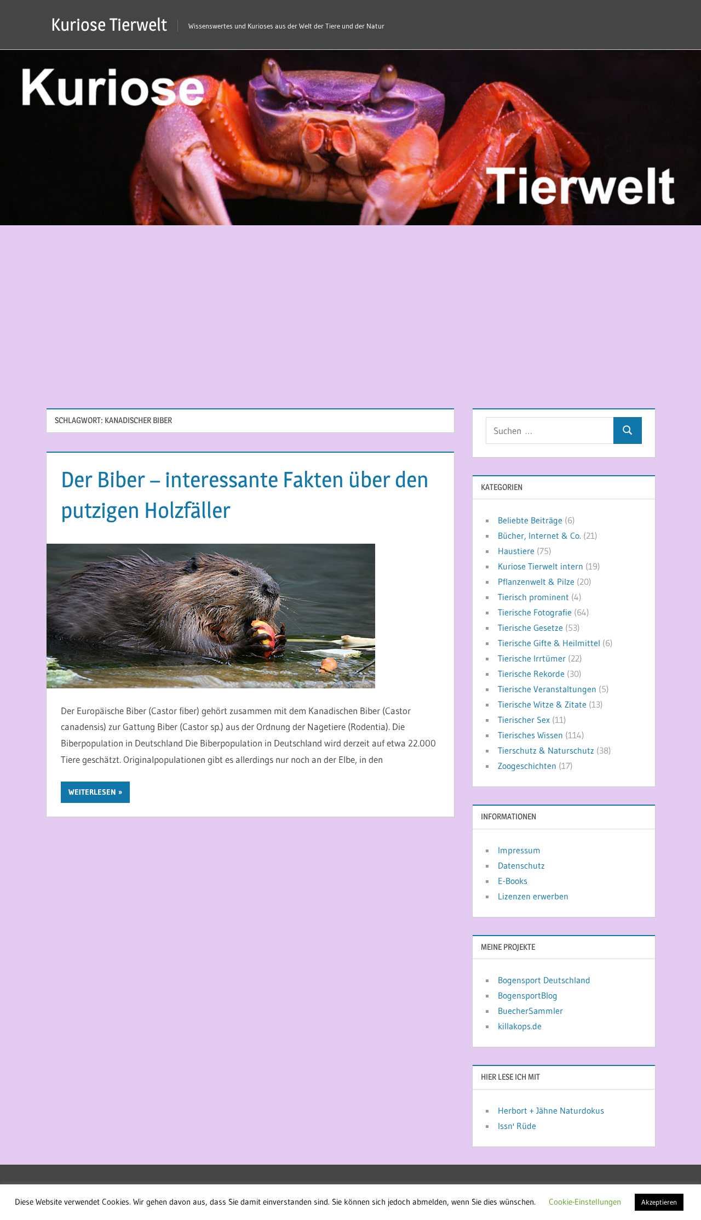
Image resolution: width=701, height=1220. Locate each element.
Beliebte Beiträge (530, 520)
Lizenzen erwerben (533, 896)
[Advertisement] (350, 307)
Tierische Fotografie (535, 612)
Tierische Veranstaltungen (547, 688)
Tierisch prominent (533, 596)
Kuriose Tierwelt (109, 24)
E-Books (512, 880)
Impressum (519, 850)
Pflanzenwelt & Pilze (536, 581)
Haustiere (516, 550)
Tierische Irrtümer (532, 658)
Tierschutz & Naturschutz (546, 750)
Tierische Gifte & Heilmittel (549, 642)
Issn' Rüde (517, 1125)
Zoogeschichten (527, 765)
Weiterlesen (92, 792)
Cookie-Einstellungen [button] (585, 1201)
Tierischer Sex (524, 719)
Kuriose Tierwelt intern (540, 566)
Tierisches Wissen (530, 734)
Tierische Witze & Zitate (542, 704)
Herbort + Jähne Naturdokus (551, 1110)
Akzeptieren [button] (659, 1202)
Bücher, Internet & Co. (539, 535)
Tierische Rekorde (531, 673)
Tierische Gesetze (530, 627)
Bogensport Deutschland (544, 979)
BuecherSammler (530, 1010)
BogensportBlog (528, 995)
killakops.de (520, 1026)
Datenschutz (521, 865)
